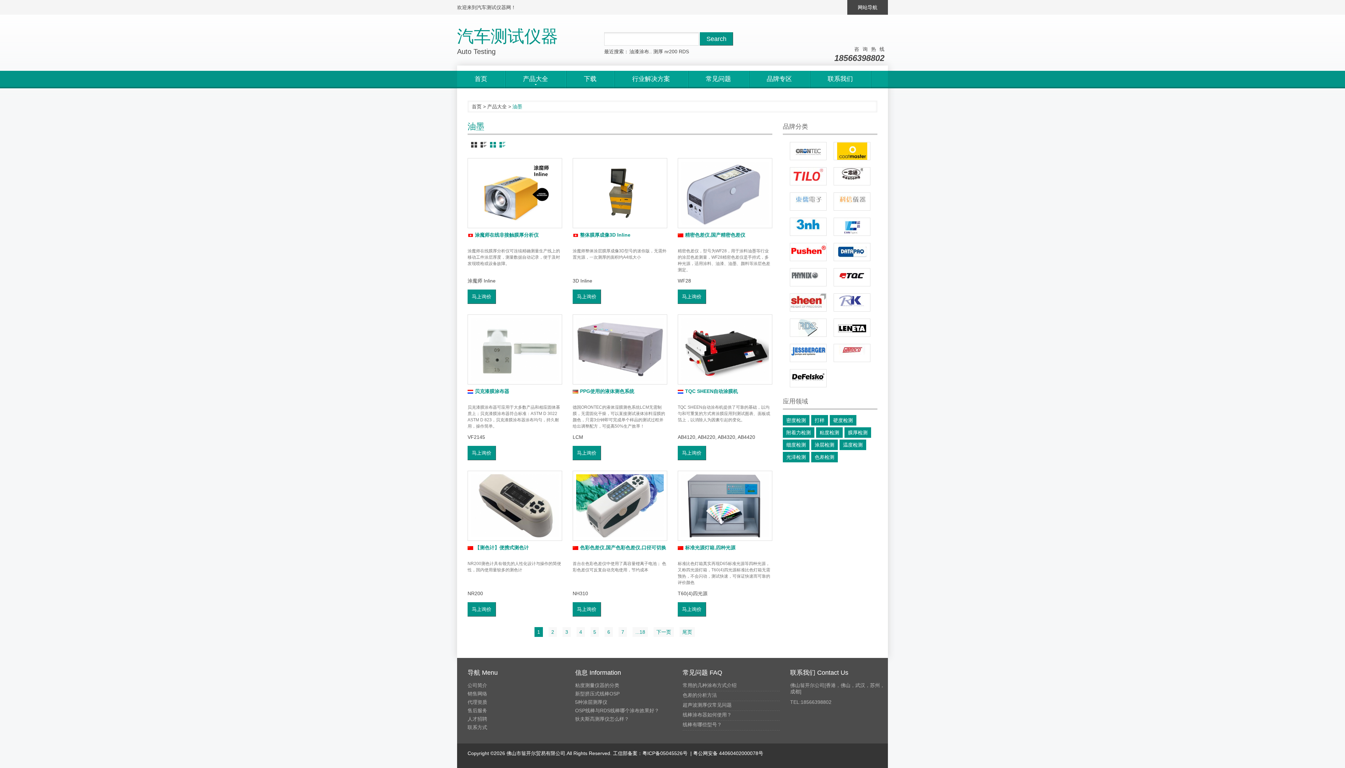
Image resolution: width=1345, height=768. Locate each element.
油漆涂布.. (640, 51)
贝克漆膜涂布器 (492, 391)
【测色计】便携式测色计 (502, 547)
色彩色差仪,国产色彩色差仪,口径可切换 (623, 547)
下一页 (663, 632)
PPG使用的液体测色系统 (607, 391)
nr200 (670, 51)
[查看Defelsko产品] (808, 378)
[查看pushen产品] (808, 252)
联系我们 (840, 78)
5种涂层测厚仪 (591, 702)
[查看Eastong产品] (852, 176)
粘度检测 (829, 432)
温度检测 (853, 445)
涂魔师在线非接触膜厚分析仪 (507, 235)
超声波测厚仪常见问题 (707, 705)
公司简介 (477, 685)
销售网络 (477, 693)
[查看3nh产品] (808, 227)
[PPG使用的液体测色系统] (620, 349)
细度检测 (796, 445)
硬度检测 (843, 420)
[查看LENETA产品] (852, 328)
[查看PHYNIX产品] (808, 277)
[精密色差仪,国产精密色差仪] (725, 193)
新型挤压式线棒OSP (597, 693)
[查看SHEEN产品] (808, 302)
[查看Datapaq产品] (852, 252)
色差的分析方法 (700, 695)
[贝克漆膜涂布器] (515, 349)
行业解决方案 (651, 78)
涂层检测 (824, 445)
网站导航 (867, 7)
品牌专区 (779, 78)
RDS (684, 51)
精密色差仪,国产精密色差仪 (715, 235)
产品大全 (497, 106)
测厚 (658, 51)
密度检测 (796, 420)
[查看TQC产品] (852, 277)
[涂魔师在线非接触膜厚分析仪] (515, 193)
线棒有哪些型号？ (702, 724)
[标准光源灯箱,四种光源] (725, 506)
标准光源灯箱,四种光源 (710, 547)
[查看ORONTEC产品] (808, 151)
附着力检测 (798, 432)
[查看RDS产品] (808, 328)
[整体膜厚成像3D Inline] (620, 193)
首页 (481, 78)
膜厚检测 (858, 432)
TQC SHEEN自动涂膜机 (711, 391)
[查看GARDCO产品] (852, 353)
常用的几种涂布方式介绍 (710, 685)
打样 (820, 420)
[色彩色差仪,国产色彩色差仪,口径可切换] (620, 506)
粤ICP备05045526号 (665, 753)
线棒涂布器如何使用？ (707, 715)
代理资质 (477, 702)
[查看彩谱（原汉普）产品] (852, 227)
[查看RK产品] (852, 302)
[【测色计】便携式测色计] (515, 506)
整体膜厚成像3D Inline (605, 235)
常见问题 (718, 78)
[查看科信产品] (852, 201)
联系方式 (477, 727)
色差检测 (824, 457)
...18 (640, 632)
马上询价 (481, 296)
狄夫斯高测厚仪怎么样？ (602, 719)
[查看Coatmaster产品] (852, 151)
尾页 (687, 632)
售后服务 (477, 710)
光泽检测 (796, 457)
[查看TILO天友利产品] (808, 176)
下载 (590, 78)
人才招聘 (477, 719)
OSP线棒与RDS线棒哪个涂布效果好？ (617, 710)
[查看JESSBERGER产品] (808, 353)
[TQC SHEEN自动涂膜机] (725, 349)
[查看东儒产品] (808, 201)
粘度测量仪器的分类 (597, 685)
